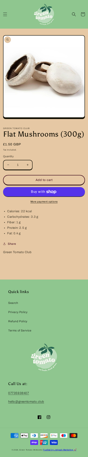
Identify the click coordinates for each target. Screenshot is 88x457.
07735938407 (18, 393)
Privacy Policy (17, 312)
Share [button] (12, 243)
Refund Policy (17, 321)
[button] (5, 14)
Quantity (8, 156)
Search (13, 302)
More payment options (44, 201)
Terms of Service (20, 330)
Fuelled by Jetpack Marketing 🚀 (59, 450)
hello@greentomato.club (26, 401)
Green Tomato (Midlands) (31, 450)
